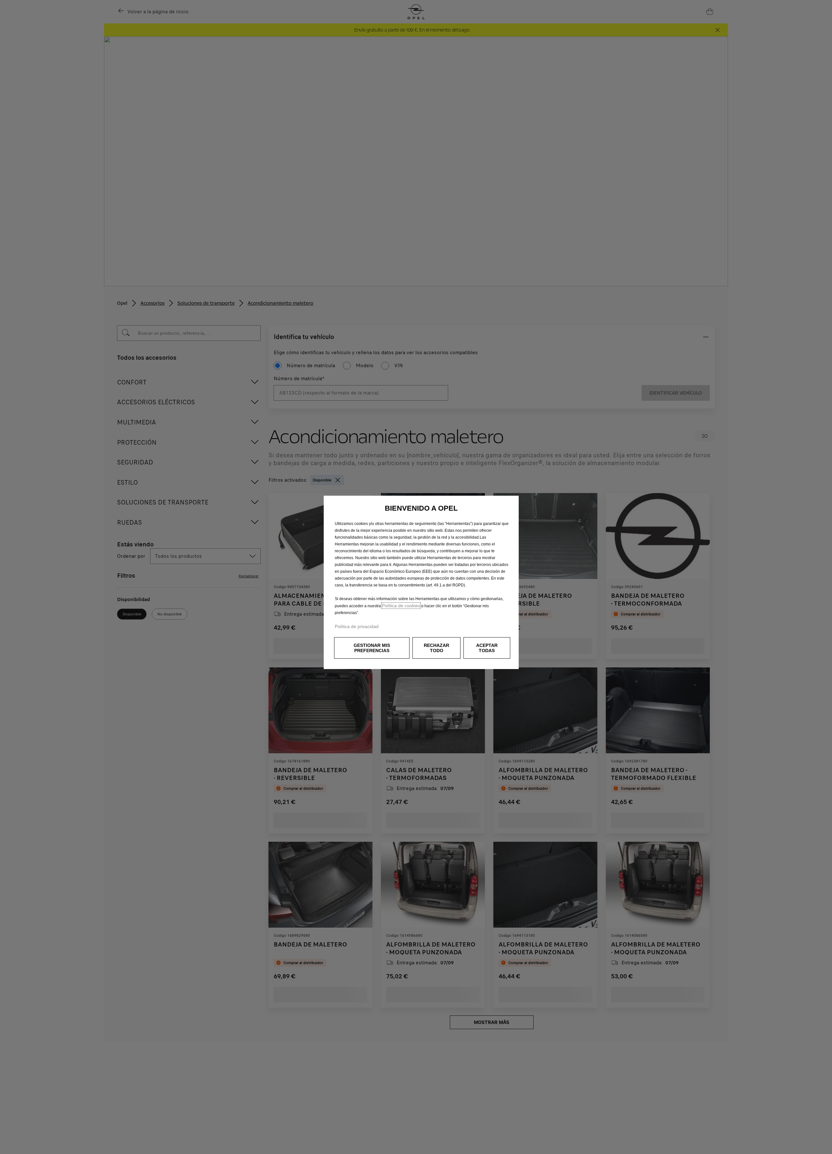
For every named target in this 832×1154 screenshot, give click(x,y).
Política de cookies (401, 605)
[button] (372, 648)
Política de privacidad (357, 626)
